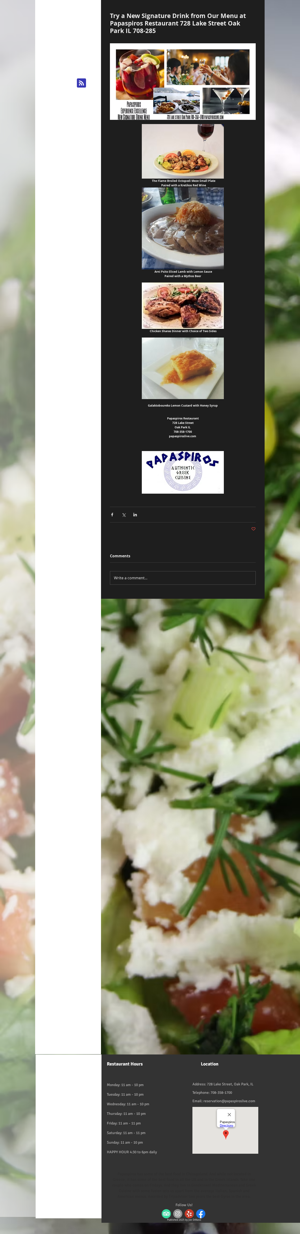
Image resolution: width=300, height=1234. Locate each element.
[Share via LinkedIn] (135, 514)
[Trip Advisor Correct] (166, 1213)
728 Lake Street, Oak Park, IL (230, 1084)
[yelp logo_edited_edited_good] (189, 1213)
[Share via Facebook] (112, 514)
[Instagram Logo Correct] (177, 1213)
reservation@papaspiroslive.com (229, 1101)
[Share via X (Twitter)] (123, 514)
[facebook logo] (200, 1213)
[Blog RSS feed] (81, 83)
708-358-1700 (221, 1092)
